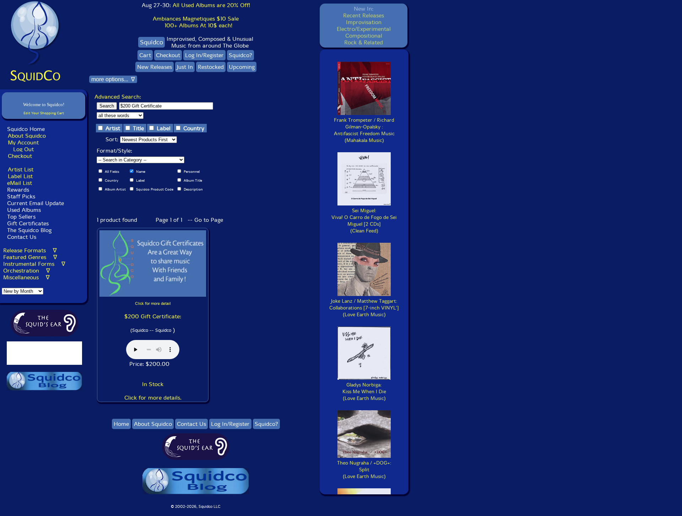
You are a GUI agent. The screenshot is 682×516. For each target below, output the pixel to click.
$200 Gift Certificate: (152, 316)
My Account (23, 142)
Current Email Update (34, 203)
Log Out (23, 149)
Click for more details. (153, 397)
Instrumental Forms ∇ (34, 263)
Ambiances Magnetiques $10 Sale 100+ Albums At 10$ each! (196, 22)
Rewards (18, 189)
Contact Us (20, 237)
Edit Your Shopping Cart (43, 113)
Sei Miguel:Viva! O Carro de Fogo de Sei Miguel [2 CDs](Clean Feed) (364, 221)
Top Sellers (21, 216)
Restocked (211, 67)
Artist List (20, 169)
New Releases (154, 67)
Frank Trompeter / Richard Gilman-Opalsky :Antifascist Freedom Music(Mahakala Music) (364, 130)
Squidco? (240, 55)
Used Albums (24, 210)
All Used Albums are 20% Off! (211, 5)
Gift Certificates (28, 223)
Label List (20, 176)
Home (121, 424)
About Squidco (27, 135)
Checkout (20, 156)
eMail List (19, 183)
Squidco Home (26, 129)
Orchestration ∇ (26, 270)
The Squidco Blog (29, 230)
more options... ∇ (113, 79)
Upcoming (242, 67)
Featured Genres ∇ (30, 257)
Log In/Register (204, 55)
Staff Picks (21, 196)
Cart (145, 55)
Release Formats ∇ (30, 250)
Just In (185, 67)
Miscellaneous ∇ (26, 277)
